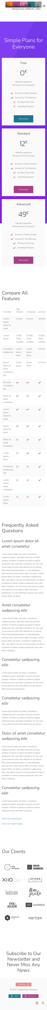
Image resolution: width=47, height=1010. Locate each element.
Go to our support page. (12, 823)
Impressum (32, 996)
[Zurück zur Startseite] (23, 6)
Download (23, 118)
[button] (44, 6)
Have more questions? (12, 818)
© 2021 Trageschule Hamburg (23, 989)
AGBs (16, 996)
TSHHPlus (22, 984)
